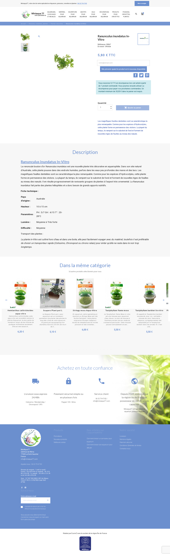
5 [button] (73, 350)
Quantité (102, 103)
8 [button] (83, 350)
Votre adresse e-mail (28, 496)
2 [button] (62, 350)
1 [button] (59, 350)
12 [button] (97, 350)
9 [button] (87, 350)
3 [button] (66, 350)
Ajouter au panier (132, 107)
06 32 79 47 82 (82, 3)
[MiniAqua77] (36, 14)
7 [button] (80, 350)
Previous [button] (6, 300)
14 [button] (104, 350)
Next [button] (163, 300)
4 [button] (69, 350)
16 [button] (111, 350)
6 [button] (76, 350)
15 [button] (107, 350)
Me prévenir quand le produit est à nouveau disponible (123, 69)
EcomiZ (74, 533)
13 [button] (100, 350)
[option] (25, 37)
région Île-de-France (99, 533)
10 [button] (90, 350)
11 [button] (94, 350)
